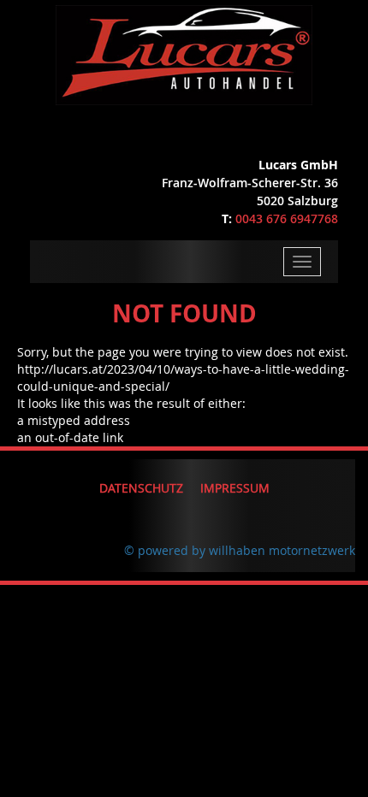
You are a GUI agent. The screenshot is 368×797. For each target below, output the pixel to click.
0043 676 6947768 (286, 218)
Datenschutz (141, 488)
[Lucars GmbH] (184, 51)
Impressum (235, 488)
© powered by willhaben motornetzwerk (239, 550)
